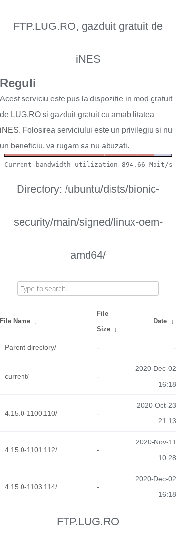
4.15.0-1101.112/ (31, 450)
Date (160, 321)
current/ (17, 376)
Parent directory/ (30, 347)
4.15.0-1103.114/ (31, 486)
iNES (9, 130)
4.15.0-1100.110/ (31, 413)
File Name (15, 321)
